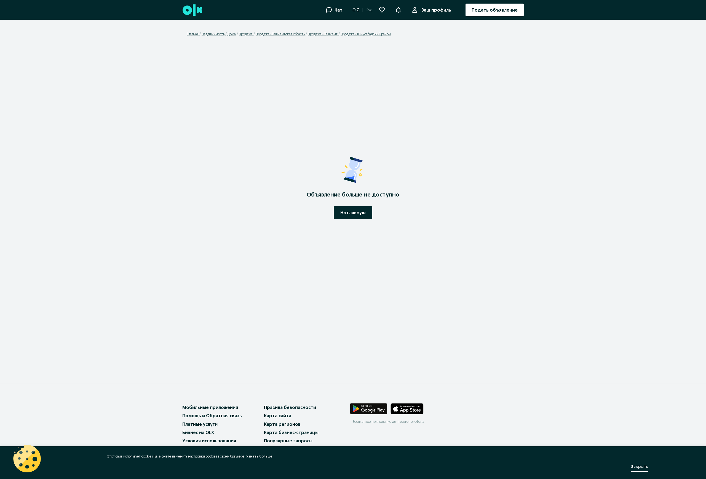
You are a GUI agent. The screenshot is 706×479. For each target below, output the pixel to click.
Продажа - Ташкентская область (280, 34)
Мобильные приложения (210, 407)
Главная (193, 34)
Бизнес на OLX (198, 432)
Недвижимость (213, 34)
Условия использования (209, 440)
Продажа (246, 34)
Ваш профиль (436, 10)
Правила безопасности (290, 407)
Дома (232, 34)
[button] (398, 9)
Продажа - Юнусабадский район (366, 34)
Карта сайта (277, 415)
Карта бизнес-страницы (291, 432)
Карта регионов (282, 424)
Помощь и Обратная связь (212, 415)
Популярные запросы (288, 440)
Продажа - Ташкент (323, 34)
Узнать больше (259, 456)
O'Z (355, 9)
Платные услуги (200, 424)
